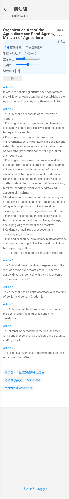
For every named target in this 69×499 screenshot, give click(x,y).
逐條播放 (15, 48)
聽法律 (20, 9)
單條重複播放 (34, 48)
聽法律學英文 (13, 380)
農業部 (9, 372)
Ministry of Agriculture (19, 388)
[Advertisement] (34, 444)
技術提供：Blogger (35, 489)
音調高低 (9, 65)
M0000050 (33, 380)
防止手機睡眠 (27, 53)
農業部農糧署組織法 (31, 372)
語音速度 (9, 59)
